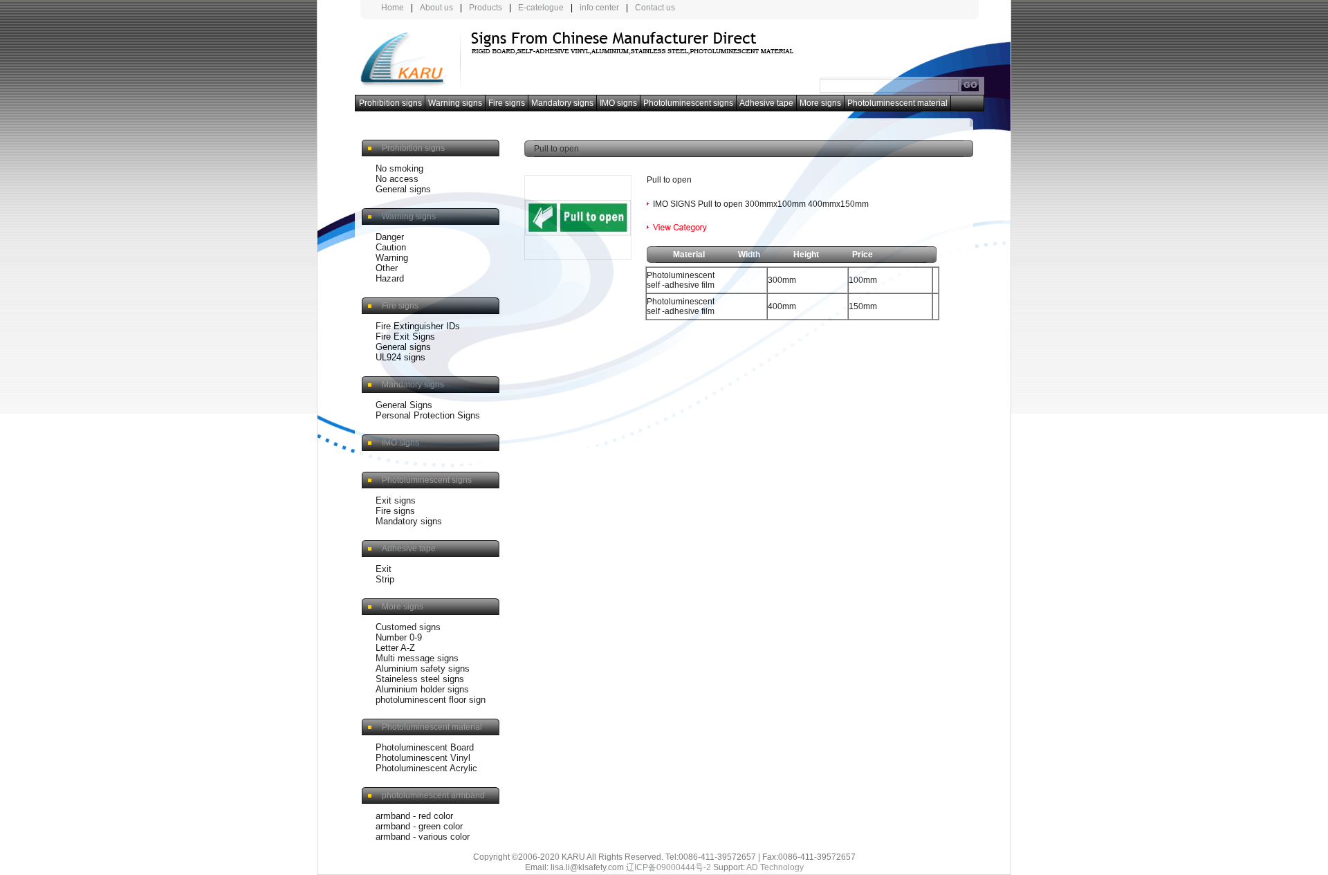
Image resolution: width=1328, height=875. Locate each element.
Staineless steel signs (420, 679)
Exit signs (396, 500)
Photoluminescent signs (688, 103)
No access (397, 179)
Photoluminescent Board (425, 747)
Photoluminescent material (897, 103)
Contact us (655, 7)
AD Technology (775, 867)
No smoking (399, 168)
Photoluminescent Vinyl (423, 758)
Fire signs (506, 103)
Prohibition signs (390, 103)
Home (392, 7)
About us (436, 7)
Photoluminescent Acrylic (426, 768)
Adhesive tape (766, 103)
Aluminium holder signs (422, 689)
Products (485, 7)
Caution (391, 247)
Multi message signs (417, 658)
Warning (392, 257)
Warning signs (455, 103)
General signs (403, 189)
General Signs (404, 405)
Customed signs (408, 627)
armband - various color (423, 836)
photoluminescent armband (433, 795)
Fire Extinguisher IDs (418, 326)
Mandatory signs (562, 103)
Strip (385, 579)
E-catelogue (541, 7)
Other (387, 268)
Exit (383, 569)
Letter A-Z (395, 648)
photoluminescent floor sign (431, 699)
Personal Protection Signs (428, 415)
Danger (390, 237)
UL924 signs (400, 357)
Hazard (390, 278)
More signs (820, 103)
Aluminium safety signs (423, 668)
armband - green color (419, 826)
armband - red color (414, 816)
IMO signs (618, 103)
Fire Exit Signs (405, 336)
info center (599, 7)
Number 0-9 (399, 637)
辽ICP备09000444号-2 (668, 867)
